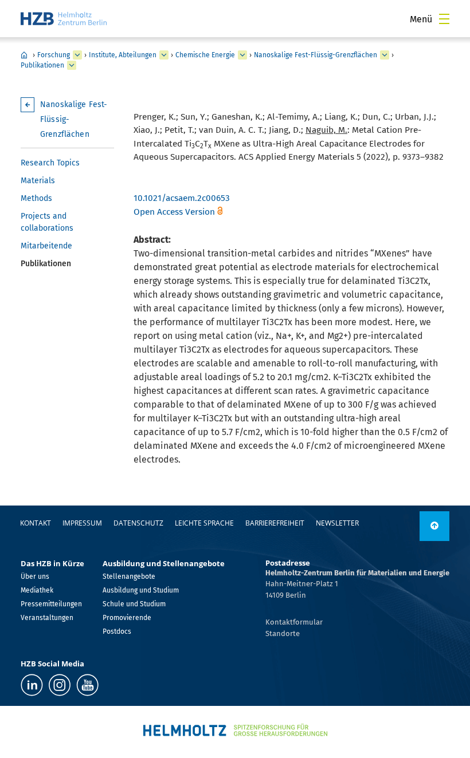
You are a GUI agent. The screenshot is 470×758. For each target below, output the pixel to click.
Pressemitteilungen (51, 604)
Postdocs (117, 631)
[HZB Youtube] (87, 685)
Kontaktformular (294, 622)
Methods (36, 198)
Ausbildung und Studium (141, 590)
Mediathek (37, 590)
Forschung (53, 55)
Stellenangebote (129, 577)
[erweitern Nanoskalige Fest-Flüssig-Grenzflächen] (384, 55)
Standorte (282, 633)
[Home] (64, 18)
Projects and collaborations (47, 222)
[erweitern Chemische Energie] (242, 55)
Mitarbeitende (46, 246)
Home (24, 55)
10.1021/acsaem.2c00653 (182, 198)
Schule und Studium (134, 604)
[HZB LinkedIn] (32, 685)
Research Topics (50, 163)
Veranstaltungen (47, 618)
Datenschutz (138, 523)
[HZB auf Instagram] (59, 685)
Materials (38, 180)
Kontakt (35, 523)
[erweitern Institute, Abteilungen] (164, 55)
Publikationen (42, 65)
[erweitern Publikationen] (71, 65)
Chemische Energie (205, 55)
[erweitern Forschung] (77, 55)
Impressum (82, 523)
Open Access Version (174, 212)
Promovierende (127, 618)
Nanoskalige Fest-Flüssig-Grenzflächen (315, 55)
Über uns (35, 577)
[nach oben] (434, 526)
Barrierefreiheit (274, 523)
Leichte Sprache (204, 523)
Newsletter (337, 523)
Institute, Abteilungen (122, 55)
